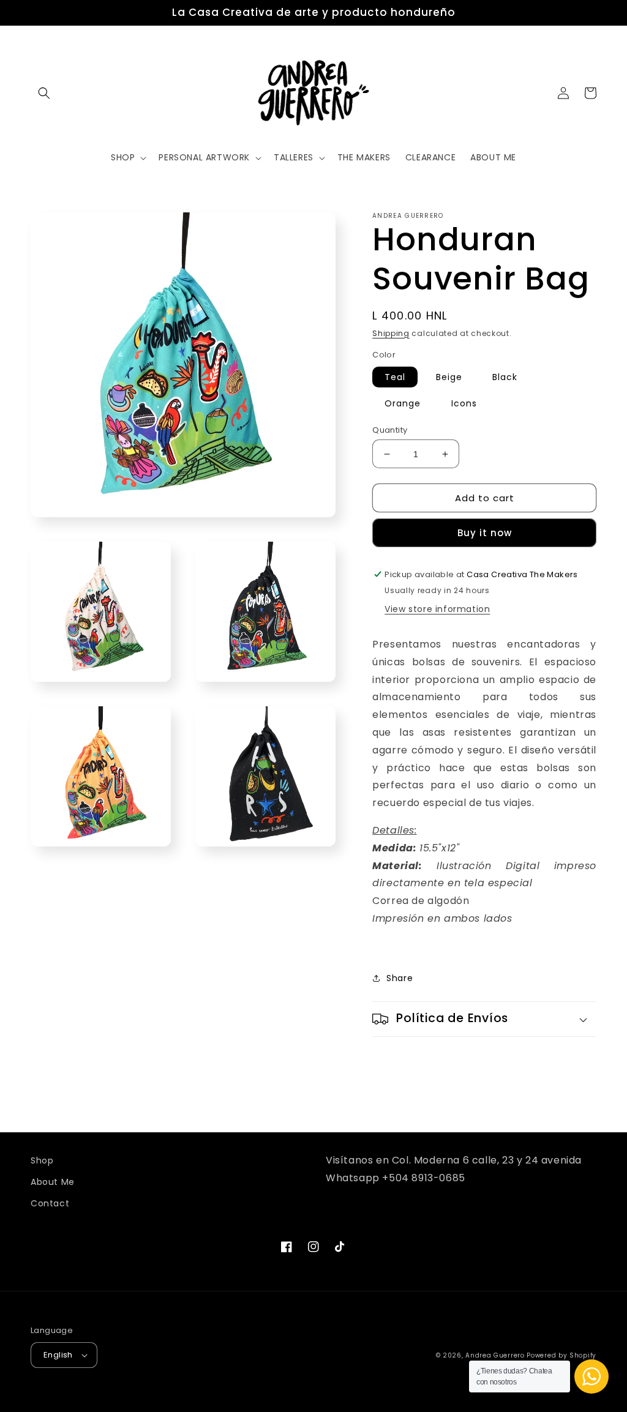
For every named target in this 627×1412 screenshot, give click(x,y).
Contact (50, 1203)
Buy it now (484, 532)
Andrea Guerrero (495, 1355)
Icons (464, 403)
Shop (42, 1160)
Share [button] (399, 978)
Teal (395, 377)
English (58, 1355)
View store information (437, 609)
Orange (403, 403)
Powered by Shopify (561, 1355)
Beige (449, 377)
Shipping (391, 333)
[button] (44, 93)
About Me (53, 1182)
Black (504, 377)
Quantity (389, 430)
